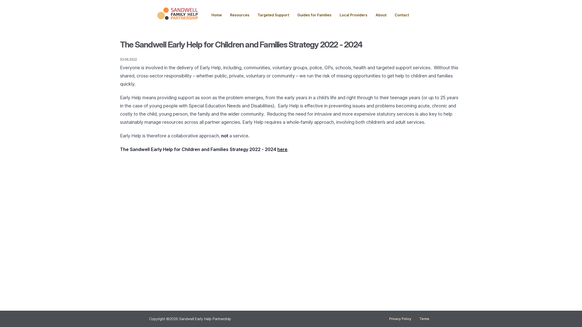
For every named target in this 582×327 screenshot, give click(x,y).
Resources (239, 15)
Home (216, 15)
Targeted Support (273, 15)
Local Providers (353, 15)
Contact (402, 15)
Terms (424, 319)
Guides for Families (314, 15)
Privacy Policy (400, 319)
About (381, 15)
